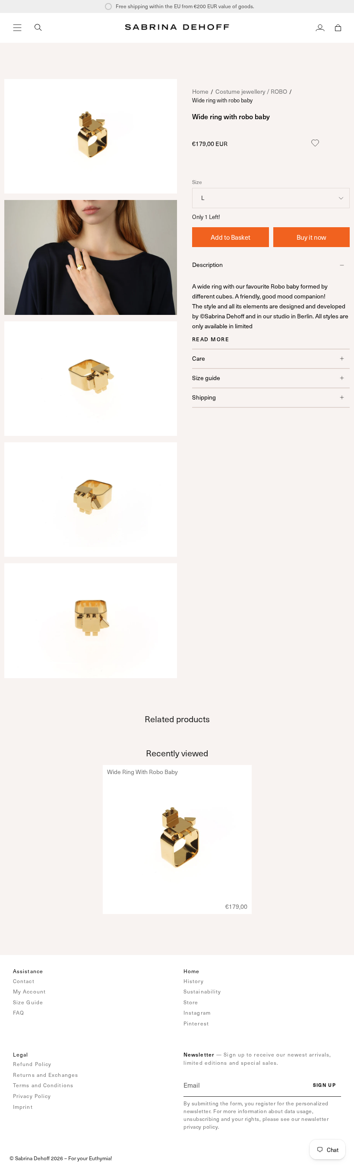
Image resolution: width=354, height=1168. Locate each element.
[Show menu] (17, 27)
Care (198, 358)
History (193, 981)
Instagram (197, 1012)
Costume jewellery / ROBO (251, 91)
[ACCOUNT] (320, 27)
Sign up (324, 1085)
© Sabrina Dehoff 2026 (36, 1158)
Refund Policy (32, 1064)
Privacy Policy (32, 1096)
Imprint (23, 1107)
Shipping (204, 397)
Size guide (206, 377)
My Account (29, 991)
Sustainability (202, 991)
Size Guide (28, 1002)
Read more (210, 339)
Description (207, 264)
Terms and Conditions (43, 1085)
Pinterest (196, 1023)
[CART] (338, 27)
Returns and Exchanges (45, 1075)
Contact (24, 981)
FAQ (18, 1012)
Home (200, 91)
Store (191, 1002)
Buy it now (311, 237)
